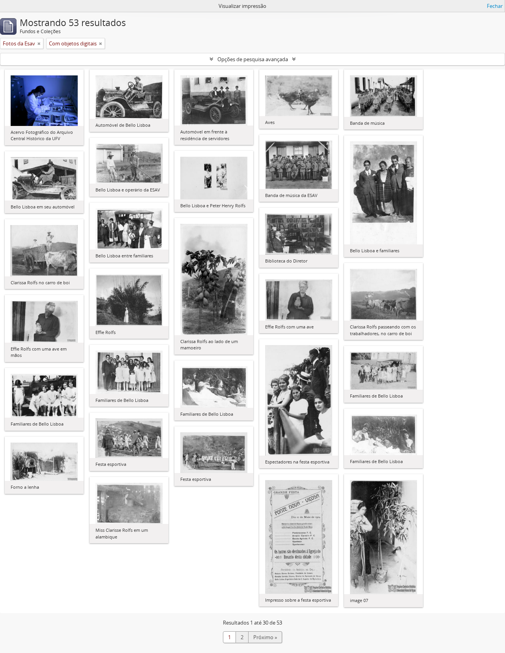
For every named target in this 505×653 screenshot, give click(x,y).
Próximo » (265, 637)
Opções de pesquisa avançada (252, 59)
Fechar (495, 5)
